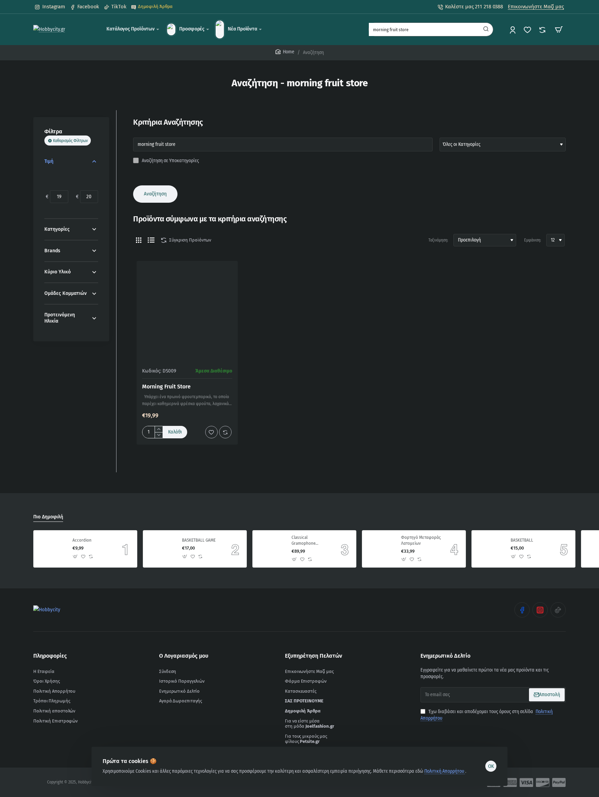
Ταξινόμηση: (438, 240)
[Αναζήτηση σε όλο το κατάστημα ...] (486, 29)
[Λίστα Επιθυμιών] (528, 29)
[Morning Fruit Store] (187, 311)
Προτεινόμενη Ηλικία (59, 318)
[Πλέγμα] (138, 240)
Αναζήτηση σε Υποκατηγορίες (170, 161)
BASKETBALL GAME (199, 540)
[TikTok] (558, 610)
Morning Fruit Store (166, 386)
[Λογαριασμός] (513, 29)
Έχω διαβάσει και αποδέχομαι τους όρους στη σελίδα (486, 715)
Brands (52, 251)
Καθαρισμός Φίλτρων (70, 140)
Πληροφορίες (50, 656)
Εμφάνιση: (532, 240)
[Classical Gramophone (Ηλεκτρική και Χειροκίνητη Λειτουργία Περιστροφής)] (271, 548)
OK (491, 766)
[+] (159, 429)
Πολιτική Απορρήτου (444, 771)
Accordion (82, 540)
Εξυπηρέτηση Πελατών (313, 656)
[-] (159, 435)
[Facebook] (522, 610)
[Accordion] (52, 548)
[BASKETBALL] (490, 548)
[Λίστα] (151, 240)
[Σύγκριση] (543, 29)
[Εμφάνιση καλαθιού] (559, 29)
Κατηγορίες (57, 229)
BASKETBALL (522, 540)
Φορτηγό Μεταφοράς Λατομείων (421, 540)
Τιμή (48, 161)
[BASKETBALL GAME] (161, 548)
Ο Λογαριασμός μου (183, 656)
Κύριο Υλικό (57, 272)
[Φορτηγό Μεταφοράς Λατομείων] (380, 548)
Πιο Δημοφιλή (48, 517)
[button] (175, 432)
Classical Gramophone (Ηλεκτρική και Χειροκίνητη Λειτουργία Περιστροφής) (305, 541)
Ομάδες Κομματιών (65, 293)
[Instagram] (540, 610)
